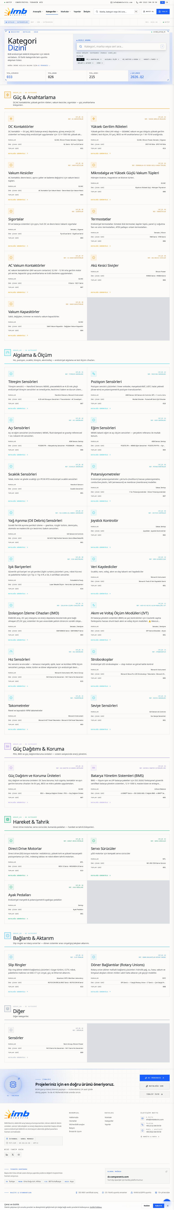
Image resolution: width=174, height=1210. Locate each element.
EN (167, 2)
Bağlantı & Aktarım (86, 63)
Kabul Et (158, 1206)
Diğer (100, 63)
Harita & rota (150, 1136)
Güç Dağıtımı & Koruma (131, 59)
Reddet (147, 1206)
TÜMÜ (80, 59)
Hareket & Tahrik (151, 59)
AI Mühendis (154, 1078)
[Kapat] (168, 1206)
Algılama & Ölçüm (112, 59)
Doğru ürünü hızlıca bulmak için (29, 65)
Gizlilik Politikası (96, 1207)
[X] (12, 1154)
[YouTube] (18, 1154)
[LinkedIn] (6, 1154)
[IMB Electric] (15, 11)
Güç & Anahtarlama (94, 59)
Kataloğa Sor (156, 1086)
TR (162, 2)
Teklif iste (153, 1094)
